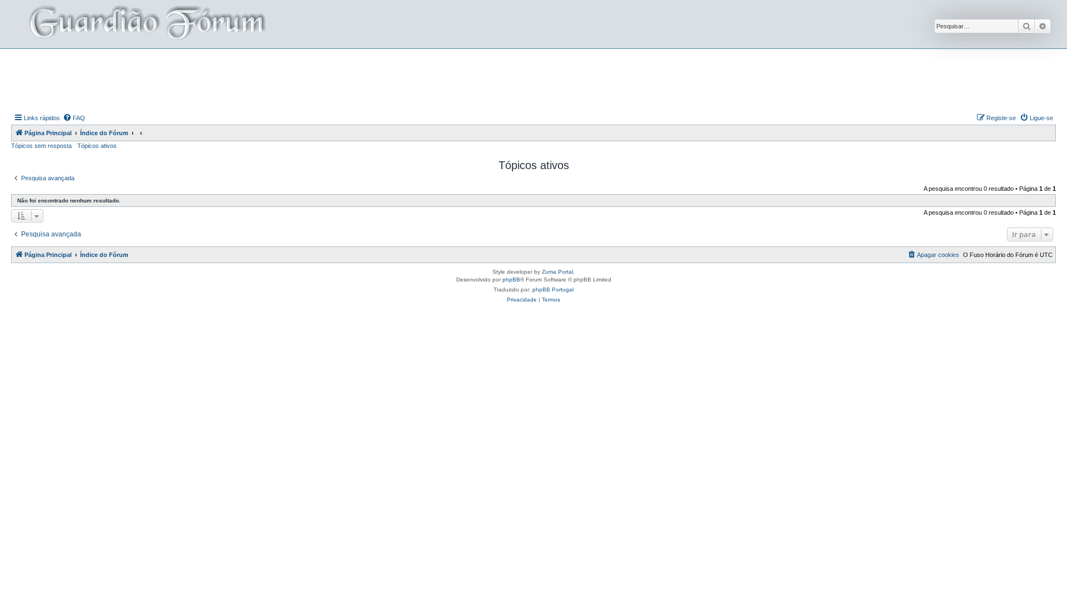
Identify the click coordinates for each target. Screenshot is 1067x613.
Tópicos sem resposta (41, 145)
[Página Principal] (146, 24)
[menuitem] (74, 118)
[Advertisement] (533, 80)
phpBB (511, 279)
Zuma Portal (557, 272)
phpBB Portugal (553, 289)
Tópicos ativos (97, 145)
